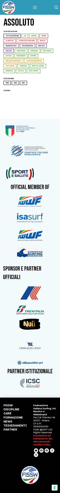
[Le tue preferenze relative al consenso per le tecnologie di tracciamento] (55, 488)
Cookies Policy (41, 444)
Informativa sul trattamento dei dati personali (42, 438)
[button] (35, 7)
